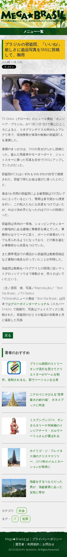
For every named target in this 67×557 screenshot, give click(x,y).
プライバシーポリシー (47, 539)
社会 (22, 511)
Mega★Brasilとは (17, 539)
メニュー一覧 (33, 31)
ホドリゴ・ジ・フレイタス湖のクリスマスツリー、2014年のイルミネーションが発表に (46, 459)
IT (15, 519)
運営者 (19, 544)
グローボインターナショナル (30, 304)
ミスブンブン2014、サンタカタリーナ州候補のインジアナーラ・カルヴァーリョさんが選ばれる (46, 428)
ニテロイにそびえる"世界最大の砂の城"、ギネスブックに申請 (47, 399)
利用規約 (33, 544)
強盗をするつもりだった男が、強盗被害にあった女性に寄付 (46, 486)
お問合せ (48, 544)
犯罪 (25, 519)
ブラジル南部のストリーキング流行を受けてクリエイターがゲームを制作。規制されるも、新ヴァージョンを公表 (32, 372)
